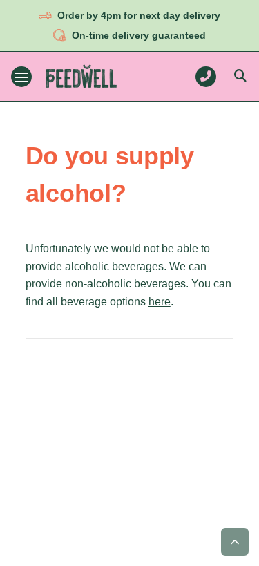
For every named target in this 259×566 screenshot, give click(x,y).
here (159, 302)
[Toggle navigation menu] (21, 76)
